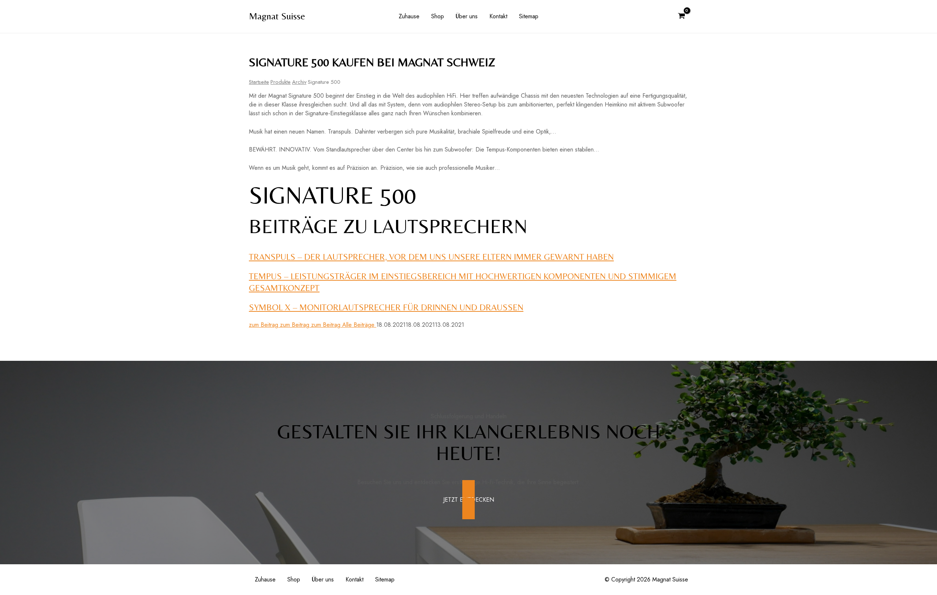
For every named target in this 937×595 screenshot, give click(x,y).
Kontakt (498, 16)
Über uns (467, 16)
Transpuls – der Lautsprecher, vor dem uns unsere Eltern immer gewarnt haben (431, 257)
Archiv (299, 82)
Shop (437, 16)
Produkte (280, 82)
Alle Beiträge (359, 325)
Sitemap (528, 16)
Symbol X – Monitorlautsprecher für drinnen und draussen (386, 307)
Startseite (259, 82)
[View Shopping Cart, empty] (681, 16)
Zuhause (409, 16)
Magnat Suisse (277, 16)
